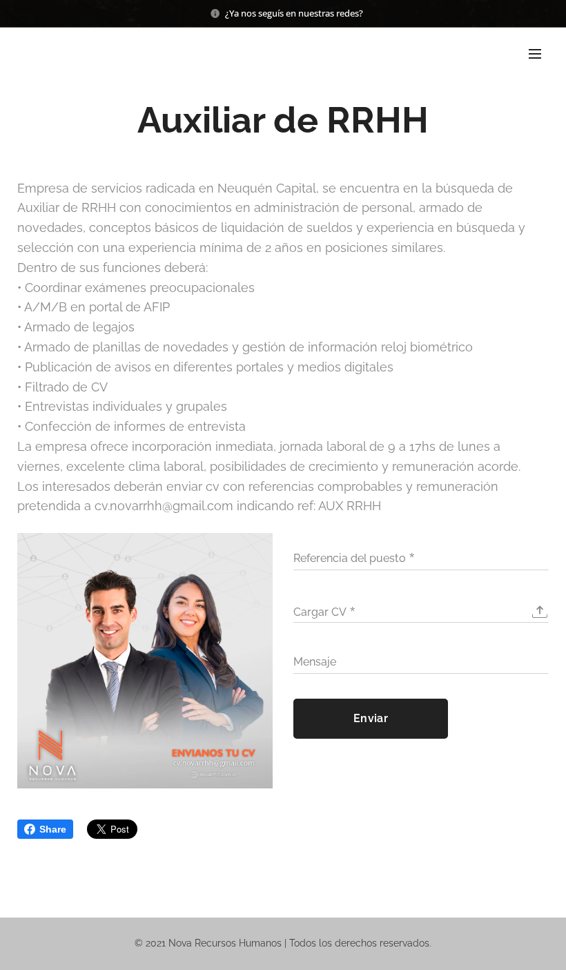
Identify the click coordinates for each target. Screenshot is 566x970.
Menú (535, 53)
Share (52, 829)
